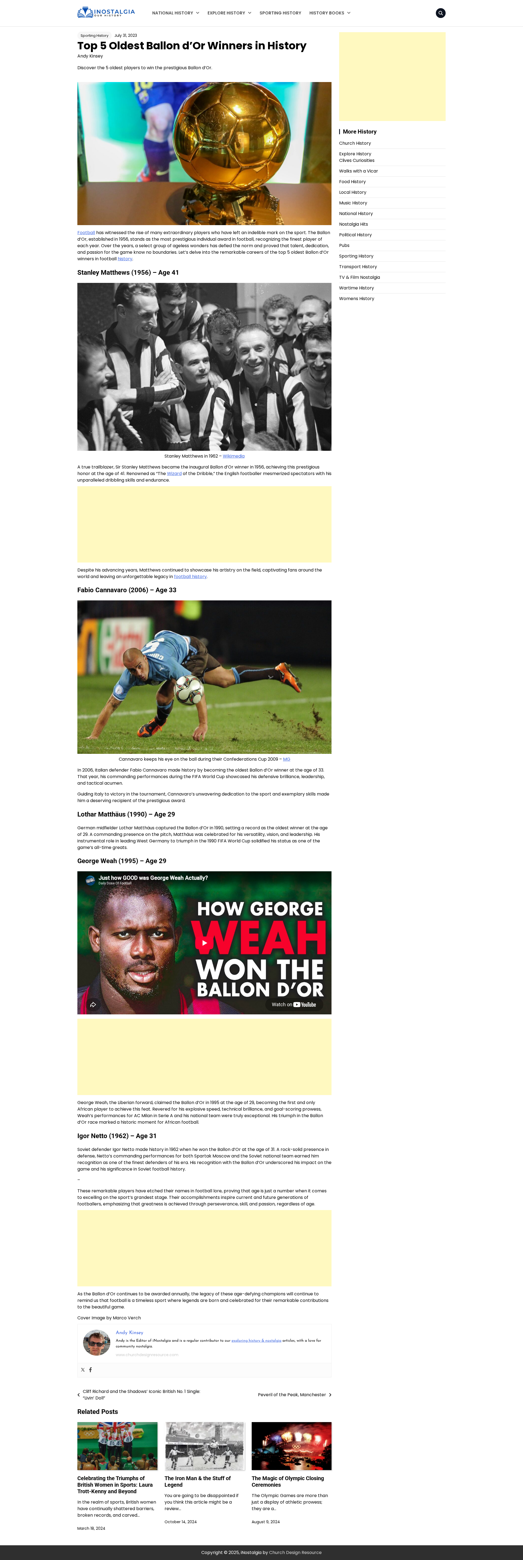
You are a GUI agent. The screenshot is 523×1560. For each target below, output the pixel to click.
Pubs (344, 245)
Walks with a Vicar (226, 26)
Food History (352, 182)
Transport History (225, 47)
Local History (220, 58)
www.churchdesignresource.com (147, 1355)
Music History (353, 203)
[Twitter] (82, 1370)
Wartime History (169, 26)
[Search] (441, 13)
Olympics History (224, 69)
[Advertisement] (204, 524)
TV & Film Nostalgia (172, 36)
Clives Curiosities (225, 36)
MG (286, 759)
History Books (326, 13)
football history (190, 576)
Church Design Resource (295, 1552)
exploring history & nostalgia (256, 1341)
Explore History (226, 13)
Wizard (174, 473)
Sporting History (280, 13)
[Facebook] (90, 1370)
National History (172, 13)
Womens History (169, 47)
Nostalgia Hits (353, 224)
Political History (355, 235)
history (125, 259)
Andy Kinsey (90, 56)
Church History (355, 143)
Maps (315, 36)
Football (86, 232)
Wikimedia (234, 456)
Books (316, 26)
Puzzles (317, 47)
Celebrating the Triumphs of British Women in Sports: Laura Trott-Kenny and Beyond (115, 1485)
